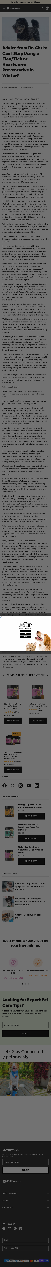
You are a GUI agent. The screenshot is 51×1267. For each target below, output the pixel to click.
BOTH (25, 636)
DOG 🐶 (25, 631)
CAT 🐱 (25, 633)
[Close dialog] (1, 617)
